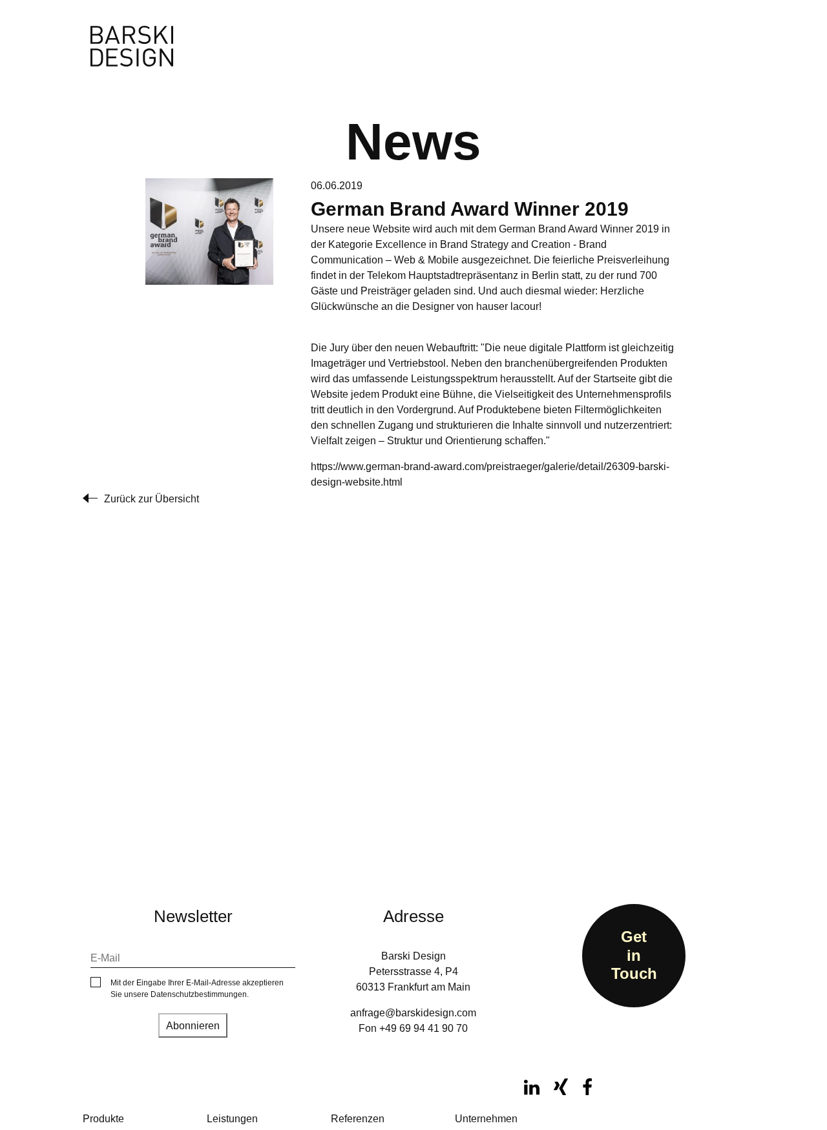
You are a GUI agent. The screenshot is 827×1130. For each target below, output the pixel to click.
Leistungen (232, 1118)
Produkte (103, 1118)
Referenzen (357, 1118)
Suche (404, 37)
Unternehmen (486, 1118)
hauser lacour (507, 306)
